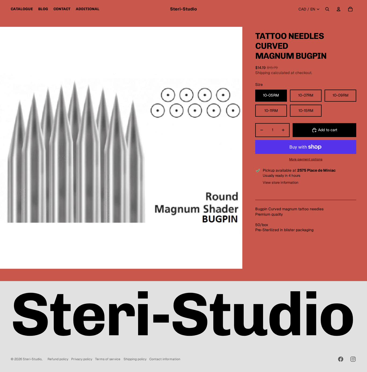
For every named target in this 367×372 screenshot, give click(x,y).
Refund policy (58, 359)
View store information (280, 182)
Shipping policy (135, 359)
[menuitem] (22, 9)
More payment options (305, 159)
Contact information (164, 359)
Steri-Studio (32, 359)
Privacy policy (81, 359)
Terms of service (107, 359)
